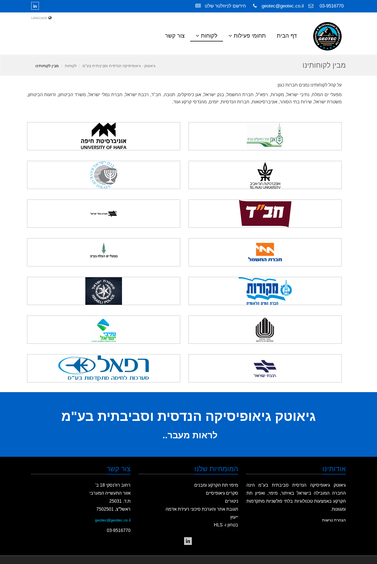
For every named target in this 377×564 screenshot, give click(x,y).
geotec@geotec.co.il (283, 6)
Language (39, 18)
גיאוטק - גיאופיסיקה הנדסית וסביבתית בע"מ (119, 66)
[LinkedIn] (36, 6)
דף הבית (287, 36)
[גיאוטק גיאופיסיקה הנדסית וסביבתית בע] (188, 541)
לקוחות (70, 66)
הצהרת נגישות (334, 520)
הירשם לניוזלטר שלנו (224, 6)
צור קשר (175, 36)
